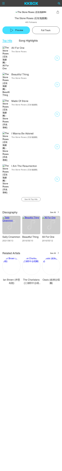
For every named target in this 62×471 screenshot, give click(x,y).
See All (53, 212)
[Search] (59, 3)
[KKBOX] (31, 3)
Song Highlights (28, 40)
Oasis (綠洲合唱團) (51, 281)
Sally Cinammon (11, 237)
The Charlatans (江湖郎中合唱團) (31, 283)
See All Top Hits (31, 199)
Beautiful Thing (20, 74)
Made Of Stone (19, 101)
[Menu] (3, 3)
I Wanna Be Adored (22, 133)
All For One (18, 47)
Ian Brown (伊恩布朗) (11, 281)
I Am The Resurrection (24, 166)
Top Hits (7, 40)
